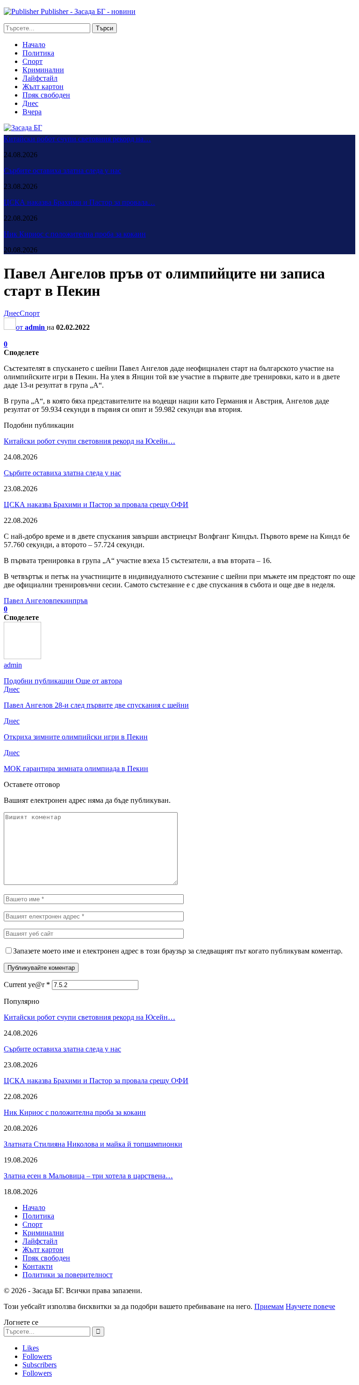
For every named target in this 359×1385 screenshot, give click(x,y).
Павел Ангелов (28, 601)
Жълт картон (43, 86)
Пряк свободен (46, 95)
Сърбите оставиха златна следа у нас (62, 170)
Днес (30, 103)
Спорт (32, 61)
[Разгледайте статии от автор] (22, 657)
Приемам (269, 1306)
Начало (33, 45)
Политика (38, 53)
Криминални (43, 70)
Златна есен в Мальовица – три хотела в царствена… (88, 1176)
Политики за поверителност (67, 1275)
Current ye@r (27, 984)
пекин (62, 601)
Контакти (37, 1266)
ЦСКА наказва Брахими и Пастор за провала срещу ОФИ (96, 504)
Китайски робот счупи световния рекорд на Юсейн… (89, 441)
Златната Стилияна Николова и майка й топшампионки (93, 1144)
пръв (80, 601)
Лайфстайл (39, 78)
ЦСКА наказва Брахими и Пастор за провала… (79, 202)
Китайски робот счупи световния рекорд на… (77, 139)
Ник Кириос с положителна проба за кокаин (75, 234)
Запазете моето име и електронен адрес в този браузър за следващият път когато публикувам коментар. (178, 951)
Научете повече (310, 1306)
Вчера (32, 112)
